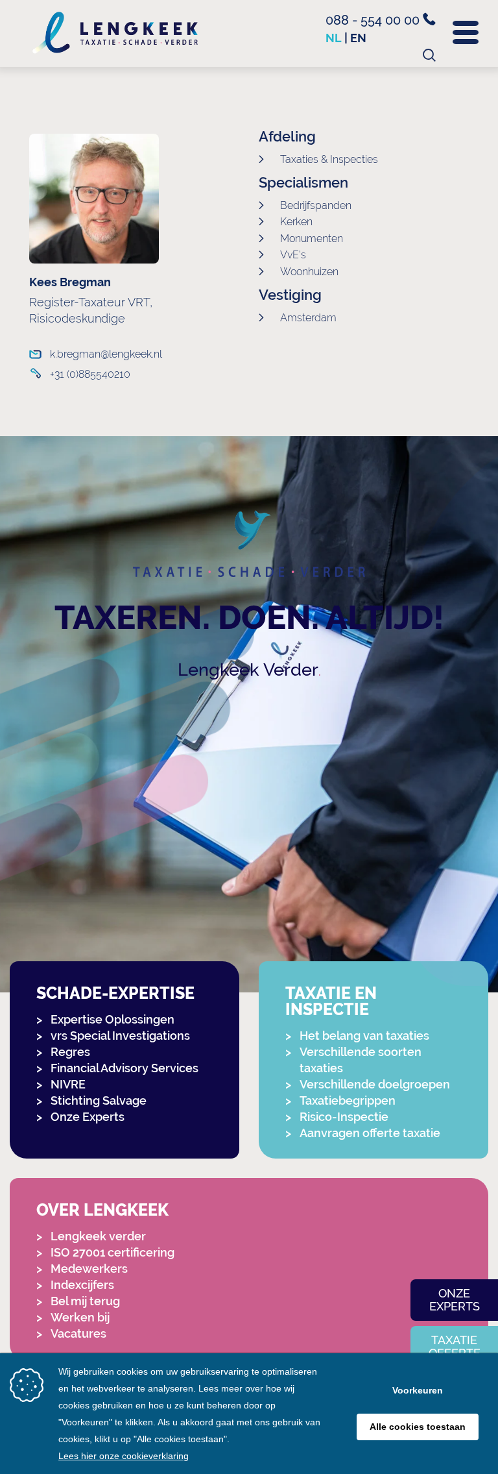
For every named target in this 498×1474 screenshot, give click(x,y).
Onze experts (454, 1299)
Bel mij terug (85, 1301)
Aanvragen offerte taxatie (370, 1133)
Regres (70, 1052)
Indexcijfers (82, 1285)
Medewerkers (89, 1268)
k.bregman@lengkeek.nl (106, 354)
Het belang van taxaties (364, 1035)
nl (334, 38)
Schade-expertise (115, 993)
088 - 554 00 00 (374, 20)
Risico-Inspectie (344, 1117)
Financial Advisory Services (124, 1068)
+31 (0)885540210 (90, 374)
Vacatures (78, 1333)
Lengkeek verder (98, 1236)
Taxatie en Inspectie (331, 1001)
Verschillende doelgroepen (375, 1084)
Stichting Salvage (99, 1100)
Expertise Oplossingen (112, 1019)
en (358, 38)
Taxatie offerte (454, 1346)
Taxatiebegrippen (348, 1100)
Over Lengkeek (102, 1210)
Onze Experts (87, 1117)
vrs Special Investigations (120, 1035)
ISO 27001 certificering (112, 1252)
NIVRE (68, 1084)
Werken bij (80, 1317)
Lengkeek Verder (248, 669)
